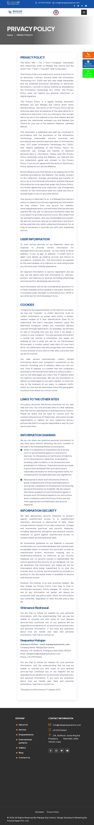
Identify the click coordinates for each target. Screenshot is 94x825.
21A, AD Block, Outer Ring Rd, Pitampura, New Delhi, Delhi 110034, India (64, 738)
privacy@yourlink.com (30, 695)
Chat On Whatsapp (88, 74)
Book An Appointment (89, 65)
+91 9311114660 (44, 3)
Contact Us (24, 757)
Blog (21, 752)
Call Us (88, 56)
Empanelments (26, 734)
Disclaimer (39, 812)
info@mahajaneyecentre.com (67, 3)
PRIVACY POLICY (25, 35)
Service (22, 729)
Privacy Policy (53, 812)
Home (10, 35)
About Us (23, 724)
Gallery (22, 747)
